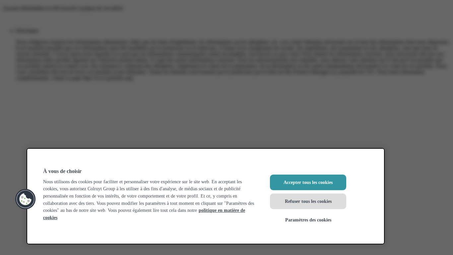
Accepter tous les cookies (308, 182)
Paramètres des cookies (308, 219)
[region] (206, 196)
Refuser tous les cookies (308, 201)
